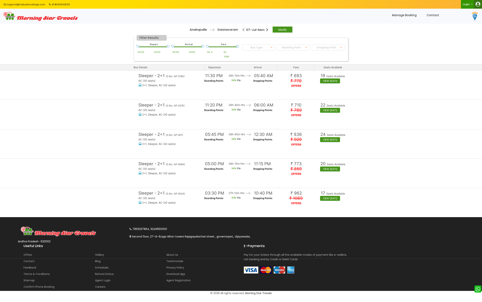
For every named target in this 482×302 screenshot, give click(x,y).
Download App (175, 274)
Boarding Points (213, 80)
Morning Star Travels (258, 293)
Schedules (102, 267)
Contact (433, 15)
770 (296, 80)
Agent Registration (178, 280)
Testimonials (174, 261)
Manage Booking (404, 15)
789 (296, 110)
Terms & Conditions (37, 274)
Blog (98, 261)
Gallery (99, 255)
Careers (100, 287)
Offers (28, 255)
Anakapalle (198, 29)
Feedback (30, 267)
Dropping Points (262, 80)
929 (296, 139)
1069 (296, 198)
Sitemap (29, 280)
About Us (172, 255)
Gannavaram (227, 29)
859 (296, 169)
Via (238, 80)
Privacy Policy (175, 267)
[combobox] (258, 47)
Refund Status (104, 274)
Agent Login (103, 280)
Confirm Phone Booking (39, 287)
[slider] (137, 46)
